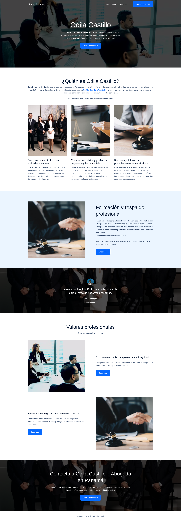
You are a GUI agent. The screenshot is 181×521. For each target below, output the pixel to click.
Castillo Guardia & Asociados (95, 90)
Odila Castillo (36, 4)
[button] (141, 4)
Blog (114, 4)
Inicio (107, 4)
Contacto (123, 4)
